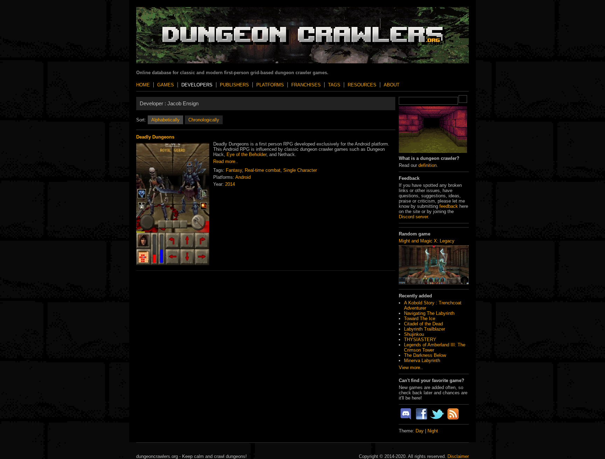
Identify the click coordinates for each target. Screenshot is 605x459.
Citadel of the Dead (423, 323)
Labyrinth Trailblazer (424, 329)
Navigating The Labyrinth (429, 313)
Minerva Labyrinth (422, 360)
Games (165, 84)
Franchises (306, 84)
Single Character (300, 170)
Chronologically (203, 119)
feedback (448, 206)
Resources (362, 84)
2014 (230, 184)
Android (243, 177)
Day (420, 430)
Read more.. (225, 161)
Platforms (270, 84)
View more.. (411, 367)
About (391, 84)
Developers (197, 84)
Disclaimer (458, 456)
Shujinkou (414, 334)
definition (427, 165)
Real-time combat (262, 170)
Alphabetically (165, 119)
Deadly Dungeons (155, 137)
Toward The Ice (419, 318)
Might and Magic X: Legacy (426, 240)
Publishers (234, 84)
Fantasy (234, 170)
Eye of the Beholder (246, 154)
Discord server (413, 216)
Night (432, 430)
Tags (334, 84)
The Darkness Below (425, 355)
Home (143, 84)
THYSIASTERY (420, 339)
